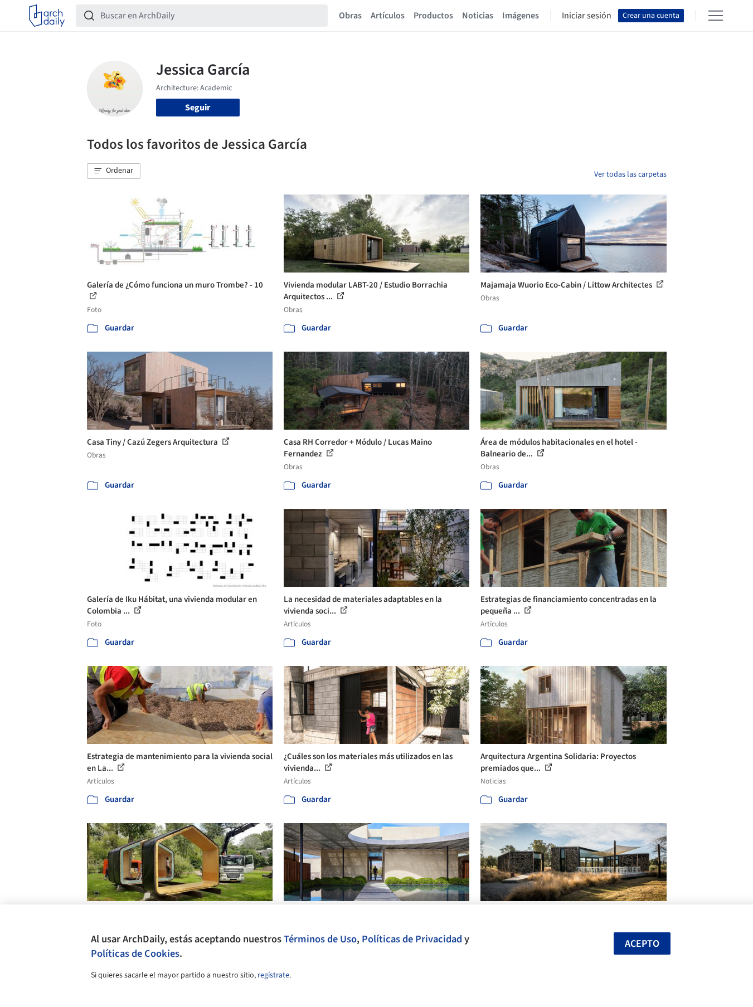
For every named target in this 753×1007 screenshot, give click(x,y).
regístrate (273, 975)
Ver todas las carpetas (630, 174)
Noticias (477, 15)
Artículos (388, 15)
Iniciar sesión (586, 15)
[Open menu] (716, 16)
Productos (433, 15)
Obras (350, 15)
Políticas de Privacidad (412, 939)
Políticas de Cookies (135, 953)
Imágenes (520, 15)
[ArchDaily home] (47, 15)
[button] (113, 171)
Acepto (642, 944)
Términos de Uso (320, 939)
